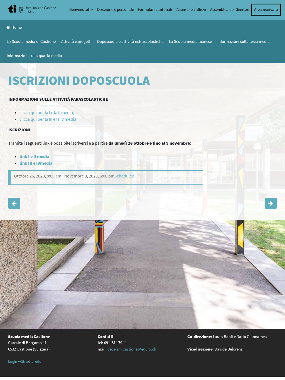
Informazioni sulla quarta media (34, 55)
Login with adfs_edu (24, 361)
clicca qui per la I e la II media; (46, 112)
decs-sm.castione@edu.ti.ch (131, 349)
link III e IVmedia (36, 163)
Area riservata (266, 9)
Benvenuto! (79, 9)
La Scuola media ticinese (190, 41)
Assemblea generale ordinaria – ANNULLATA (14, 203)
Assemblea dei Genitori (229, 9)
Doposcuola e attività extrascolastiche (130, 41)
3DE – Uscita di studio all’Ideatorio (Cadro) (271, 203)
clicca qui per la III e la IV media (47, 119)
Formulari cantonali (155, 9)
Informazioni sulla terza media (243, 41)
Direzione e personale (115, 9)
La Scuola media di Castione (31, 41)
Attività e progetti (76, 41)
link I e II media (34, 156)
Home (16, 27)
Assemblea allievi (191, 9)
